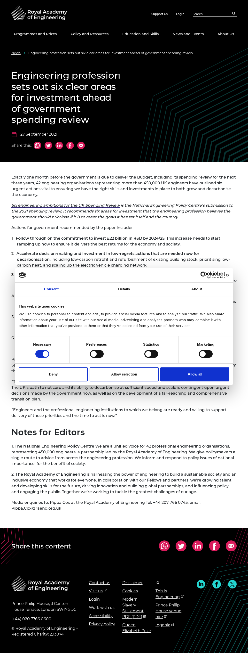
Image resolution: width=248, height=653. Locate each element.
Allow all (195, 374)
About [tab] (196, 289)
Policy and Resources (89, 34)
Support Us (159, 14)
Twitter (48, 146)
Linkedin (201, 584)
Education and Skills (140, 34)
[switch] (97, 354)
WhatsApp (37, 146)
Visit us (96, 591)
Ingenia (162, 625)
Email (80, 146)
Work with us (102, 607)
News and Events (188, 34)
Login (180, 14)
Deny (53, 374)
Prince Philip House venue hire (168, 611)
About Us (225, 34)
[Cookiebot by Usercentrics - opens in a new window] (208, 275)
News (16, 53)
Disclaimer (132, 582)
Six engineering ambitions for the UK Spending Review (65, 205)
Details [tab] (124, 289)
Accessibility (101, 615)
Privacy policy (102, 624)
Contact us (99, 582)
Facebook (70, 146)
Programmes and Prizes (35, 34)
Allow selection (124, 374)
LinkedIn (59, 146)
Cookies (130, 591)
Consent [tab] (51, 289)
